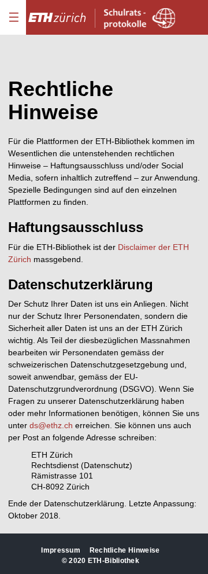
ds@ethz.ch (51, 425)
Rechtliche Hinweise (125, 550)
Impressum (60, 550)
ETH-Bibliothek (113, 561)
